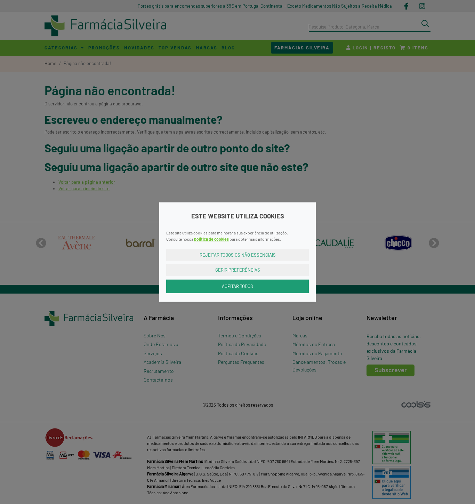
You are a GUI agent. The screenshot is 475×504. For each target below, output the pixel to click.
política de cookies (211, 238)
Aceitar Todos (237, 286)
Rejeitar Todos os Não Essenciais (238, 254)
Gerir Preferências (237, 270)
